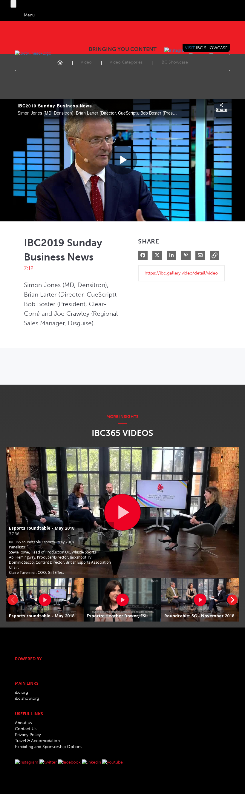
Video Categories (126, 62)
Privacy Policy (28, 734)
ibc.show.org (27, 698)
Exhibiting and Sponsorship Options (48, 746)
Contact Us (25, 728)
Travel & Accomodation (37, 740)
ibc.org (21, 692)
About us (23, 722)
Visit (206, 47)
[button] (214, 255)
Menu (29, 15)
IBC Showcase (174, 62)
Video (86, 62)
